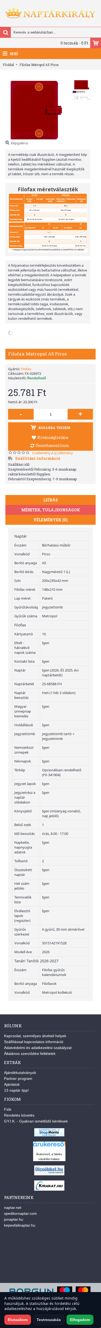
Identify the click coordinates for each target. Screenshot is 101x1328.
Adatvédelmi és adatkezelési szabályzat (38, 1047)
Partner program (18, 1078)
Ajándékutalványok (20, 1072)
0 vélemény (41, 452)
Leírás (50, 499)
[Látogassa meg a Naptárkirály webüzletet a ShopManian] (49, 1135)
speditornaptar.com (20, 1213)
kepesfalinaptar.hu (19, 1225)
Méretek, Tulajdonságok (50, 509)
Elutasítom (17, 1320)
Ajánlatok (12, 1084)
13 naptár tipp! (16, 1090)
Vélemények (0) (50, 519)
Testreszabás (49, 1320)
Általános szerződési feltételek (29, 1053)
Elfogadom (80, 1320)
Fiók (7, 1109)
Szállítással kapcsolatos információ (33, 1042)
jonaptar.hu (13, 1219)
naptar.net (12, 1207)
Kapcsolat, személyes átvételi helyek (35, 1036)
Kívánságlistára (52, 437)
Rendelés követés (19, 1115)
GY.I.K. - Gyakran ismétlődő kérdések (36, 1121)
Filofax (26, 368)
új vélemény (63, 452)
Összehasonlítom (52, 445)
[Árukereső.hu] (49, 1146)
